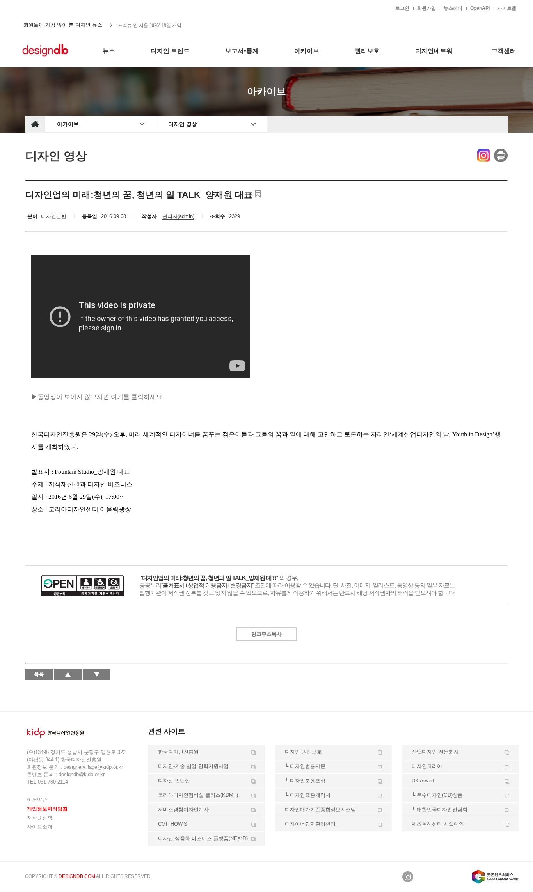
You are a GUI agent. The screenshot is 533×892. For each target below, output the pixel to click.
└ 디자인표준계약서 (307, 795)
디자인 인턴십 (174, 781)
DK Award (423, 781)
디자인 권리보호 (303, 752)
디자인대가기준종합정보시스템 (320, 809)
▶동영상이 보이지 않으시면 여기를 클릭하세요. (97, 397)
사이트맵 (506, 8)
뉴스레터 (453, 8)
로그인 (402, 8)
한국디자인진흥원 (41, 8)
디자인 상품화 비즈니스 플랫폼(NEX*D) (203, 838)
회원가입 (426, 8)
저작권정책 (39, 818)
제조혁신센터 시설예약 (438, 824)
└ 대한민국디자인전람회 (439, 809)
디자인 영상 (182, 124)
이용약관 (37, 800)
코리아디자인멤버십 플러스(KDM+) (198, 795)
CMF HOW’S (172, 824)
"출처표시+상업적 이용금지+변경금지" (207, 585)
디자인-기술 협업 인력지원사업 (193, 766)
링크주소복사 (266, 634)
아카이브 (68, 124)
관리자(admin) (178, 216)
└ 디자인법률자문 (305, 766)
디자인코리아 (427, 766)
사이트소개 (39, 827)
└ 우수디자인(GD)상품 (437, 795)
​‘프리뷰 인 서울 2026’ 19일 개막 (148, 25)
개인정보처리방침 (47, 809)
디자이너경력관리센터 (310, 824)
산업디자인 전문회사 (435, 752)
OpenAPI (480, 8)
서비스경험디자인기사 (183, 809)
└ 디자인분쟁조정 (305, 781)
